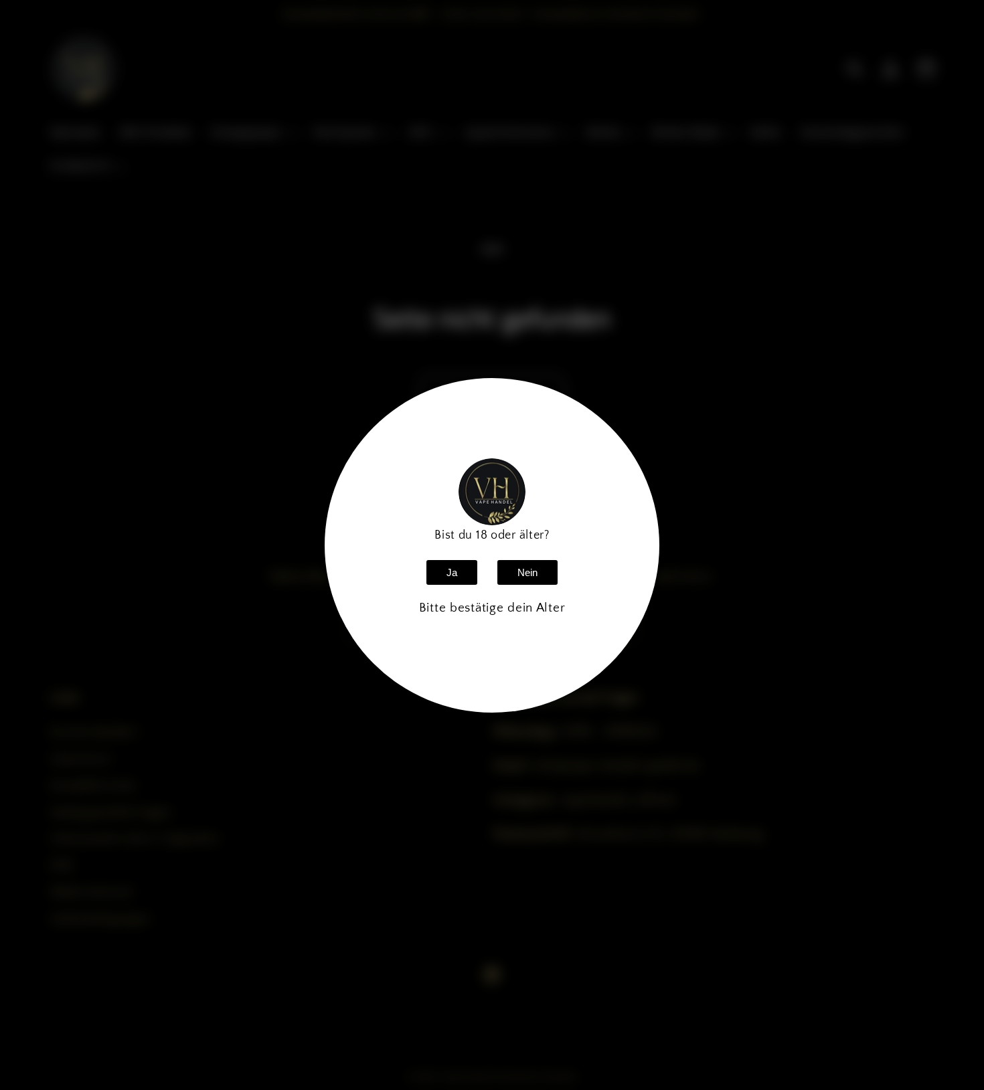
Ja (451, 572)
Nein (527, 572)
